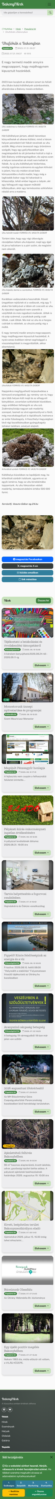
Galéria (6, 1440)
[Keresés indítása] (50, 12)
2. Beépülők (21, 1484)
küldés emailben (28, 572)
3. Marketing (33, 1484)
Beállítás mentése (14, 1493)
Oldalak (6, 1436)
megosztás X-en (29, 566)
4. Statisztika (46, 1484)
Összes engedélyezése (39, 1493)
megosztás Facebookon (28, 559)
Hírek (18, 29)
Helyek (6, 1431)
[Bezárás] (51, 1457)
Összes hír (43, 600)
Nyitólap (8, 29)
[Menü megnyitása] (49, 4)
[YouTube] (10, 1409)
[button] (27, 109)
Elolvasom (41, 665)
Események (8, 1426)
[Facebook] (4, 1409)
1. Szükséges (9, 1484)
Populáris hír (30, 29)
